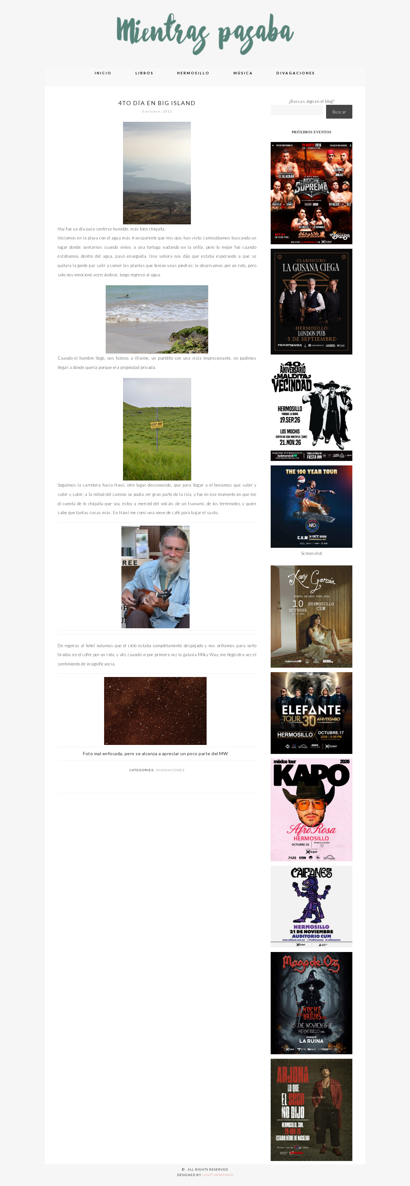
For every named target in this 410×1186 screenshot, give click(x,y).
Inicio (103, 73)
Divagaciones (295, 73)
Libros (144, 73)
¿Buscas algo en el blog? (311, 101)
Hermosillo (193, 73)
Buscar (339, 111)
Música (243, 73)
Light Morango (217, 1175)
